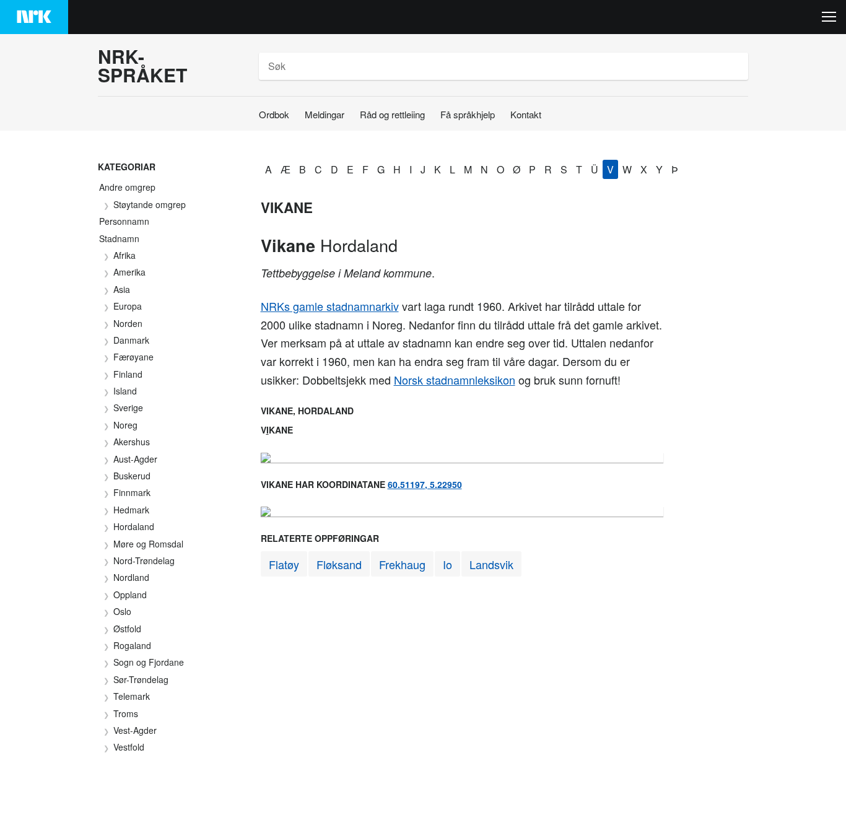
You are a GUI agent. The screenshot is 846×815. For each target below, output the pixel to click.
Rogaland (132, 645)
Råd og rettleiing (392, 114)
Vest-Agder (135, 730)
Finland (127, 374)
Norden (127, 323)
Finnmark (131, 492)
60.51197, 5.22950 (425, 484)
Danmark (131, 340)
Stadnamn (119, 238)
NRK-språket (142, 65)
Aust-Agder (135, 459)
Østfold (127, 628)
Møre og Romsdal (148, 544)
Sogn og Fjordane (148, 662)
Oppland (130, 594)
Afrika (124, 255)
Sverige (128, 407)
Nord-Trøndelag (144, 560)
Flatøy (284, 564)
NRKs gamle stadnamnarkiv (330, 306)
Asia (121, 289)
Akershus (131, 441)
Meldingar (324, 114)
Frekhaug (402, 564)
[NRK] (34, 17)
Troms (125, 713)
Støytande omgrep (149, 204)
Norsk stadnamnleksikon (454, 380)
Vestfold (128, 747)
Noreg (125, 425)
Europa (127, 306)
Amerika (129, 272)
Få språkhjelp (467, 114)
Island (125, 391)
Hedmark (131, 509)
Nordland (131, 577)
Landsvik (491, 564)
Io (447, 564)
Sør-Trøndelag (140, 679)
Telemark (131, 696)
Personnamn (124, 221)
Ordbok (274, 114)
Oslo (122, 611)
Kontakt (525, 114)
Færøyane (133, 357)
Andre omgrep (127, 187)
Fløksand (339, 564)
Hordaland (133, 526)
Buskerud (131, 475)
